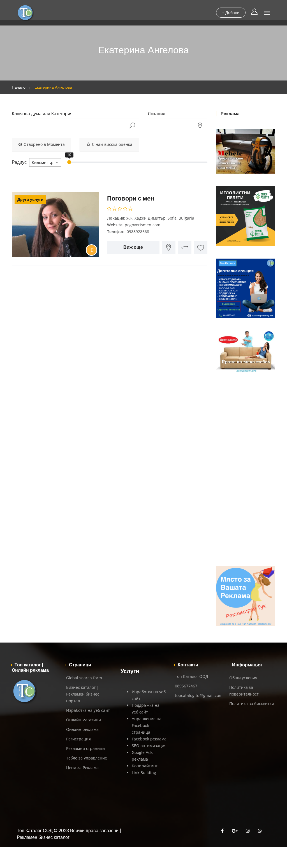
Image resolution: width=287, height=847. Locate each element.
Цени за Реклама (82, 767)
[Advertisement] (246, 469)
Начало (19, 87)
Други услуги (30, 199)
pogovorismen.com (142, 224)
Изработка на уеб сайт (88, 710)
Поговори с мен (130, 198)
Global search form (84, 677)
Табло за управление (86, 758)
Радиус (19, 162)
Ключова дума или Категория (42, 114)
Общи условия (243, 677)
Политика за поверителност (244, 691)
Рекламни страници (85, 748)
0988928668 (138, 231)
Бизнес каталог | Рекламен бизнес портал (82, 694)
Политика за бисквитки (251, 703)
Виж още (133, 247)
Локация (156, 114)
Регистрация (78, 739)
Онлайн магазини (83, 719)
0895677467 (186, 686)
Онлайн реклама (82, 729)
